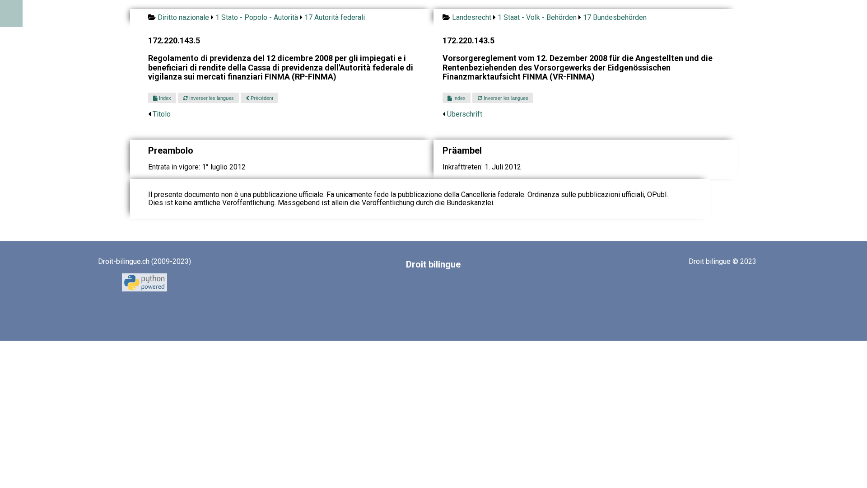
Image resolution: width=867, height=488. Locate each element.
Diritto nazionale (183, 17)
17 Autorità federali (334, 17)
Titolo (162, 114)
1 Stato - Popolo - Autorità (256, 17)
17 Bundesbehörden (615, 17)
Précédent (261, 98)
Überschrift (464, 114)
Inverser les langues (211, 98)
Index (164, 98)
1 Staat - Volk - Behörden (537, 17)
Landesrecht (471, 17)
